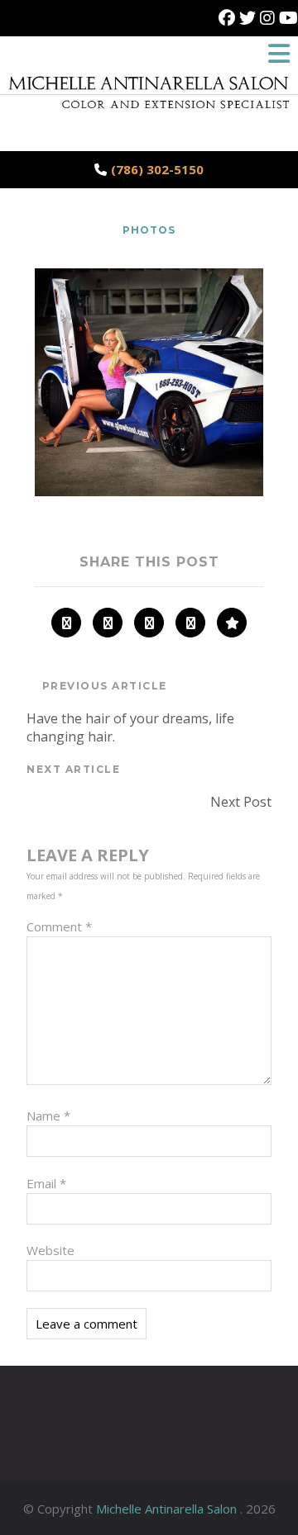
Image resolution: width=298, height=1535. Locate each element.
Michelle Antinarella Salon (168, 1508)
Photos (149, 230)
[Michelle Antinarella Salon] (149, 116)
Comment (59, 926)
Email (46, 1183)
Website (50, 1250)
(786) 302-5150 (157, 169)
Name (48, 1115)
